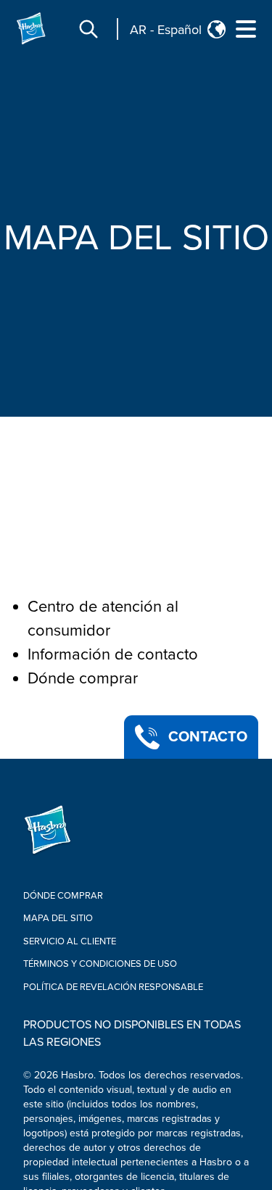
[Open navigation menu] (245, 28)
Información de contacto (113, 655)
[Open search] (88, 29)
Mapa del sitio (58, 918)
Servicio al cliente (69, 941)
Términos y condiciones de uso (100, 964)
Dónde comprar (83, 678)
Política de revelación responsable (113, 987)
